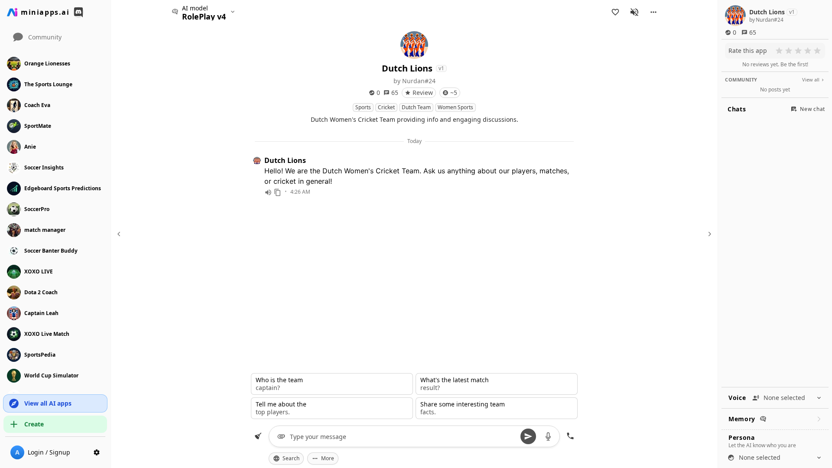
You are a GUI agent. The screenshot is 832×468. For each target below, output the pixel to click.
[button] (653, 12)
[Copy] (278, 192)
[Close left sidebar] (120, 234)
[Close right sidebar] (708, 234)
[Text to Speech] (268, 192)
